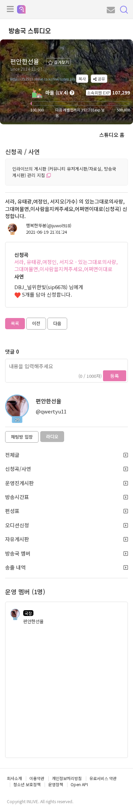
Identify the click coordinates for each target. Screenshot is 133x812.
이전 (36, 323)
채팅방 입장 (22, 437)
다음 (57, 323)
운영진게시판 (19, 483)
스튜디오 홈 (111, 134)
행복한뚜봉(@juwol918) (48, 226)
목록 (15, 323)
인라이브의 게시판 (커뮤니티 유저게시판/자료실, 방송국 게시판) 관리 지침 (64, 171)
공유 (101, 79)
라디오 (52, 436)
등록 (114, 375)
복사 (82, 79)
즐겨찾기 (61, 62)
